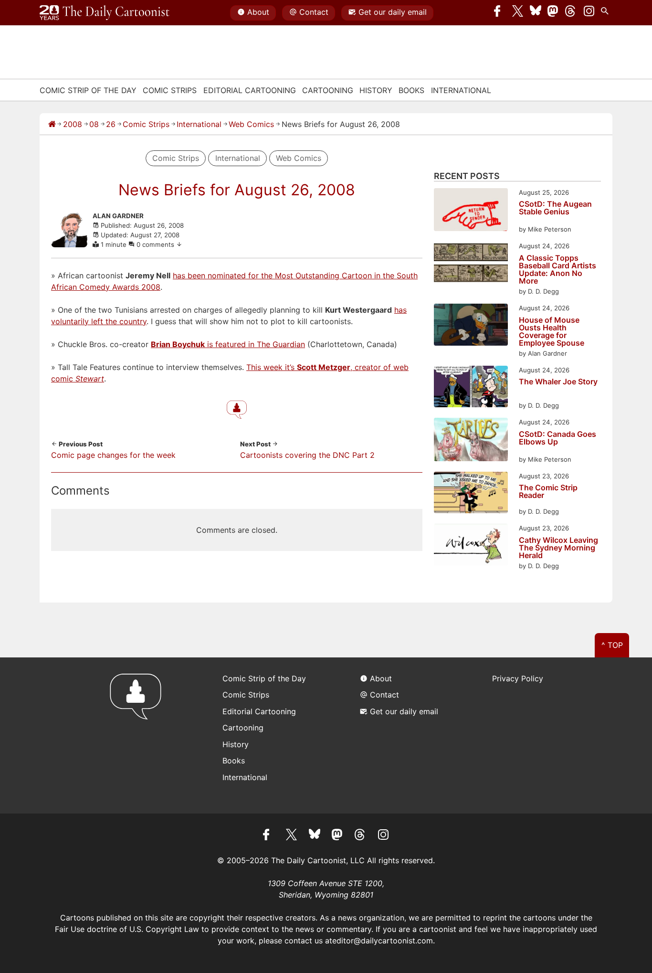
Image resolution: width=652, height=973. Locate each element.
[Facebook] (499, 13)
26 (111, 124)
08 (94, 124)
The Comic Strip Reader (548, 492)
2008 (72, 124)
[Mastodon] (553, 13)
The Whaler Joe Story (558, 382)
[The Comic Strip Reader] (471, 494)
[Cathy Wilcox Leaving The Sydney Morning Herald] (471, 546)
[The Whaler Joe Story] (471, 388)
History (375, 90)
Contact (313, 12)
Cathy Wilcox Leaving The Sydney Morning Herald (558, 547)
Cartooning (327, 90)
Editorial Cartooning (249, 90)
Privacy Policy (517, 678)
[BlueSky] (535, 13)
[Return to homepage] (138, 735)
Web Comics (251, 124)
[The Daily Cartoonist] (104, 13)
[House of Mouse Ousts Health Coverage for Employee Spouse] (471, 326)
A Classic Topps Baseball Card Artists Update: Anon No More (557, 269)
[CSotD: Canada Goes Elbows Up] (471, 441)
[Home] (52, 124)
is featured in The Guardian (228, 344)
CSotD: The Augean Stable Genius (555, 208)
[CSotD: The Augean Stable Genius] (471, 211)
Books (411, 90)
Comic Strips (170, 90)
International (461, 90)
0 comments (156, 244)
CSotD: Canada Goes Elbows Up (557, 438)
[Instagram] (589, 13)
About (258, 12)
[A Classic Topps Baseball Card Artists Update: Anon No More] (471, 264)
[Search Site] (606, 13)
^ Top (612, 645)
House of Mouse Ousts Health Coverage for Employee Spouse (551, 331)
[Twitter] (518, 13)
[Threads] (571, 13)
